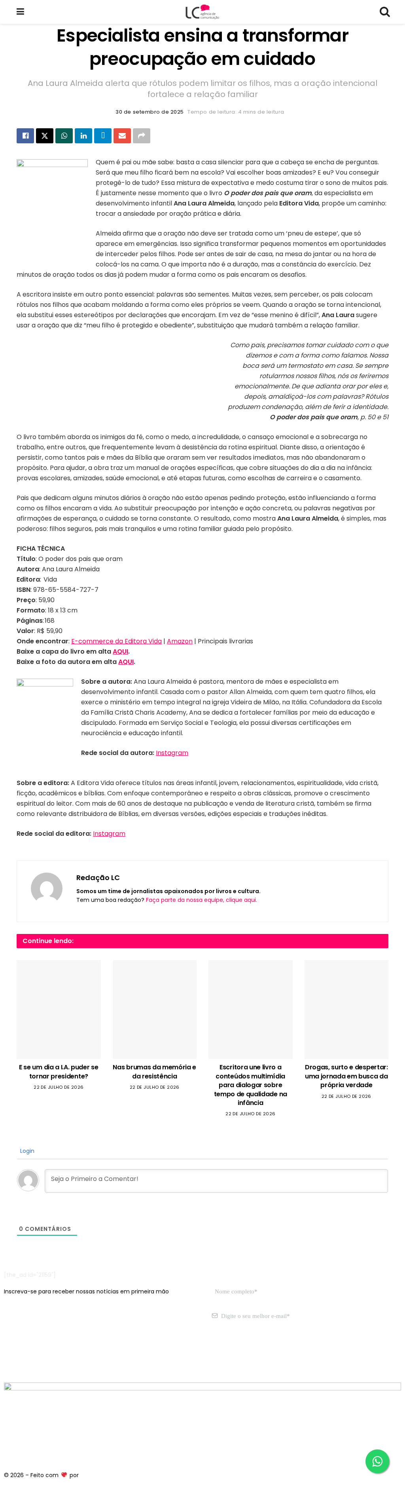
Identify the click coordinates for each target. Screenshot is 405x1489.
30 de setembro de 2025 (149, 112)
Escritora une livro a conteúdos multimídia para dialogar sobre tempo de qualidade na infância (250, 1085)
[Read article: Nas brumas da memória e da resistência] (155, 1009)
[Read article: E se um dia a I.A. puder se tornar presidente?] (59, 1009)
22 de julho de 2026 (58, 1087)
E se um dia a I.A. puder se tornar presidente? (58, 1071)
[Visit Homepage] (202, 12)
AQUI (120, 651)
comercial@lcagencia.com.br (126, 1354)
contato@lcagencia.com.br (42, 1354)
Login (26, 1151)
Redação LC (98, 877)
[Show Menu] (20, 12)
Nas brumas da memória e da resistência (154, 1071)
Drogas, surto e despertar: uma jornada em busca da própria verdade (346, 1076)
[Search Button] (384, 12)
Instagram (172, 752)
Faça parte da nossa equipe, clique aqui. (201, 900)
